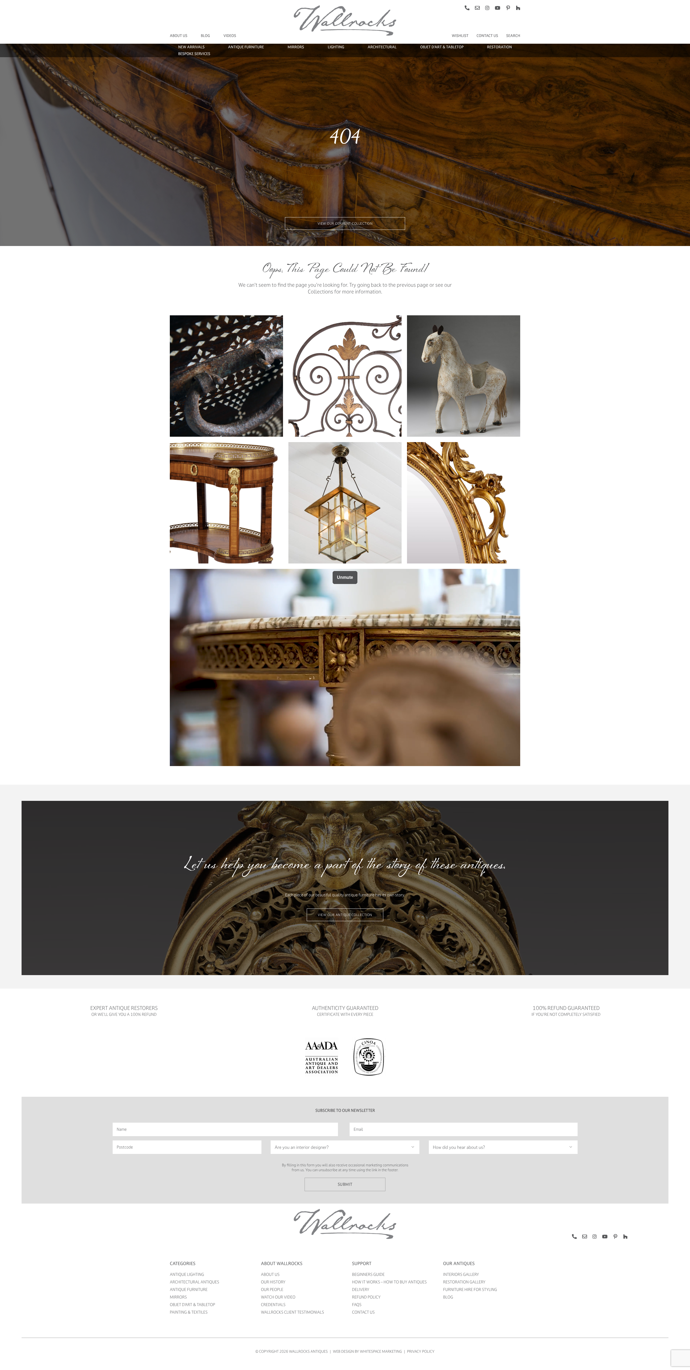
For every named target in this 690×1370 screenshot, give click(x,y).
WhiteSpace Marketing (381, 1351)
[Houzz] (518, 7)
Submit (345, 1184)
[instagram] (487, 7)
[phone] (467, 7)
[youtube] (497, 7)
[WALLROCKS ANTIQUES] (345, 1210)
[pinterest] (508, 7)
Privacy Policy (420, 1351)
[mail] (477, 7)
